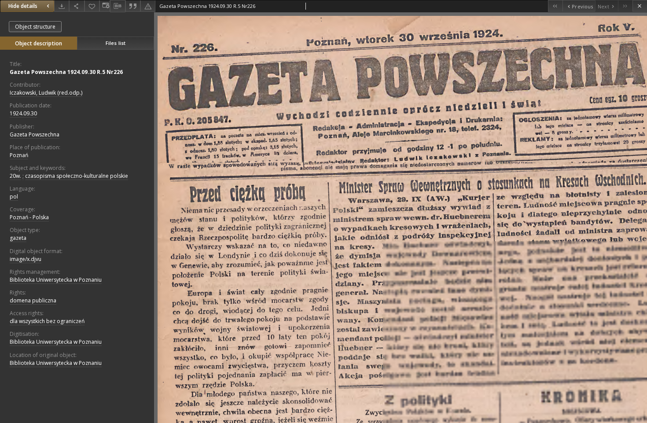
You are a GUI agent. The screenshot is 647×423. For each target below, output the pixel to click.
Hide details (22, 6)
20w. (15, 176)
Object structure (35, 26)
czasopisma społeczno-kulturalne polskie (76, 176)
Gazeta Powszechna (34, 134)
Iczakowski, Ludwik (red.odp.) (46, 92)
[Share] (76, 6)
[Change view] (104, 6)
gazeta (18, 238)
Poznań (19, 155)
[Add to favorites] (92, 6)
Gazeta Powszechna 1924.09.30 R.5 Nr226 (66, 72)
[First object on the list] (555, 6)
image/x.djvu (25, 259)
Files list (115, 43)
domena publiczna (33, 300)
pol (14, 196)
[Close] (639, 6)
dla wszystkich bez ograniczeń (47, 321)
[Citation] (132, 6)
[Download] (61, 6)
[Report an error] (147, 6)
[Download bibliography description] (117, 6)
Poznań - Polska (29, 217)
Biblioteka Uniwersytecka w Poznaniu (56, 279)
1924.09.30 (23, 113)
